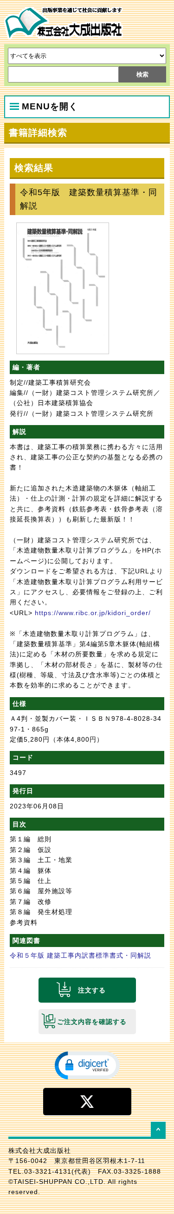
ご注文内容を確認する (92, 1021)
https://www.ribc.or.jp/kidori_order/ (93, 613)
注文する (92, 990)
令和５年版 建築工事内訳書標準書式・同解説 (80, 955)
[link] (87, 1065)
